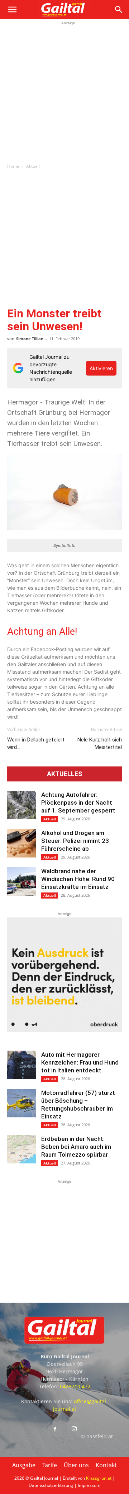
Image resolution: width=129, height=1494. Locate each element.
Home (13, 166)
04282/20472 (75, 1386)
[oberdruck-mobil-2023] (64, 1030)
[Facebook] (55, 1429)
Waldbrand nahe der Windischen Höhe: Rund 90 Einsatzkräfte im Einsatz (78, 878)
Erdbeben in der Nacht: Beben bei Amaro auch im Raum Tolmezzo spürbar (76, 1146)
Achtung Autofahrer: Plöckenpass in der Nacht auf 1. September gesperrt (78, 802)
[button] (12, 9)
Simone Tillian (29, 338)
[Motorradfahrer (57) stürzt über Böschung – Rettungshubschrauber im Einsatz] (21, 1103)
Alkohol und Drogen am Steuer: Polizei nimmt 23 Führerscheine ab (75, 840)
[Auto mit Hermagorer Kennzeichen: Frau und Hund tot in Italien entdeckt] (21, 1065)
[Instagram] (74, 1429)
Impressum (89, 1485)
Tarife (49, 1465)
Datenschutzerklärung (51, 1485)
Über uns (76, 1465)
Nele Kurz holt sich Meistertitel (99, 743)
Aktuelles (64, 774)
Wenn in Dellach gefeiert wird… (35, 743)
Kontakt (106, 1465)
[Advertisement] (64, 91)
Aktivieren (101, 368)
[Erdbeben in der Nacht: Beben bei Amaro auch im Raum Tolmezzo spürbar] (21, 1149)
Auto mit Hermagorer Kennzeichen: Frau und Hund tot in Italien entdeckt (80, 1062)
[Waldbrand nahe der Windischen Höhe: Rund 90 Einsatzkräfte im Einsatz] (21, 881)
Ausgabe (23, 1465)
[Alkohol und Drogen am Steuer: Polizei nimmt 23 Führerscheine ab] (21, 843)
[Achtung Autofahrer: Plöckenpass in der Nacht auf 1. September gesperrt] (21, 805)
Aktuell (33, 166)
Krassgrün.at (98, 1478)
